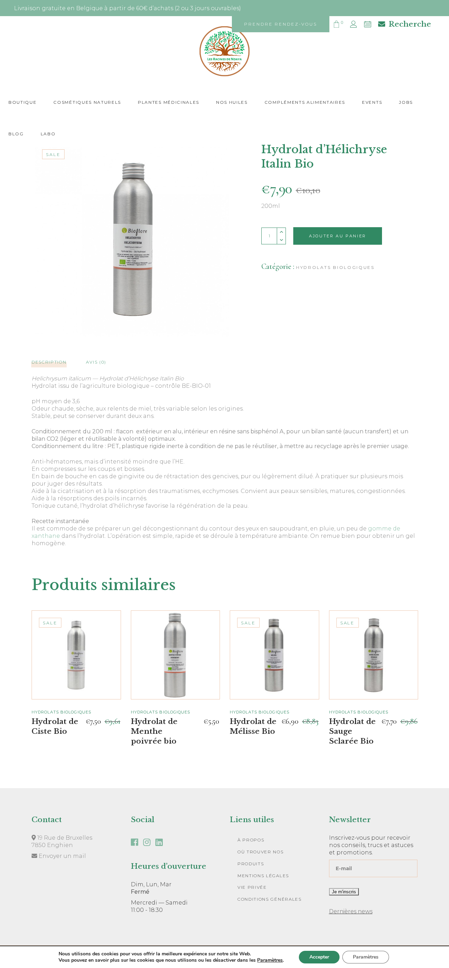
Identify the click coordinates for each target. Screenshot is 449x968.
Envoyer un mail (61, 856)
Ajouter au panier (337, 235)
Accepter (319, 957)
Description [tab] (49, 362)
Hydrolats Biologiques (335, 267)
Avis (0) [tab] (96, 362)
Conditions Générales (269, 899)
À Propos (250, 839)
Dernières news (351, 911)
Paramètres (270, 960)
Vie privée (252, 887)
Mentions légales (263, 875)
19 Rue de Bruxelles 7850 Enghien (62, 841)
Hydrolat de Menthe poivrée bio (154, 731)
